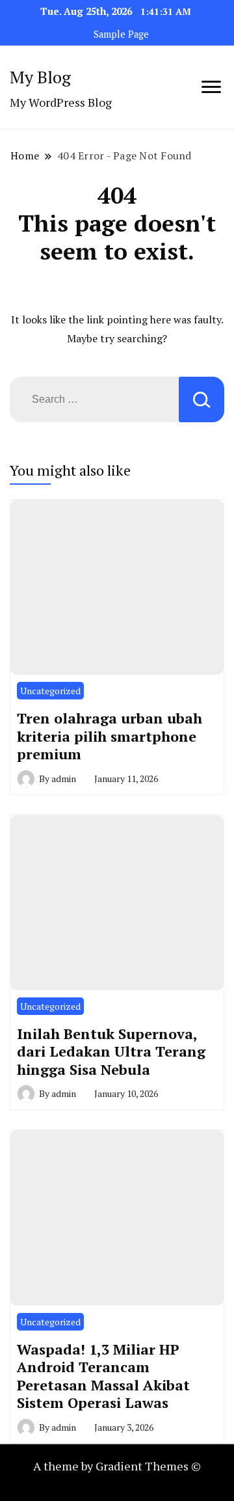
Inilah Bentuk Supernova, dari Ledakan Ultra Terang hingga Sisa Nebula (111, 1051)
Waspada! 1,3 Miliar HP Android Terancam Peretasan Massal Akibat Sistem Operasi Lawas (103, 1376)
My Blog (40, 77)
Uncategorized (50, 690)
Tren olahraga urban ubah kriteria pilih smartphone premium (109, 736)
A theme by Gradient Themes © (117, 1466)
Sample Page (121, 34)
